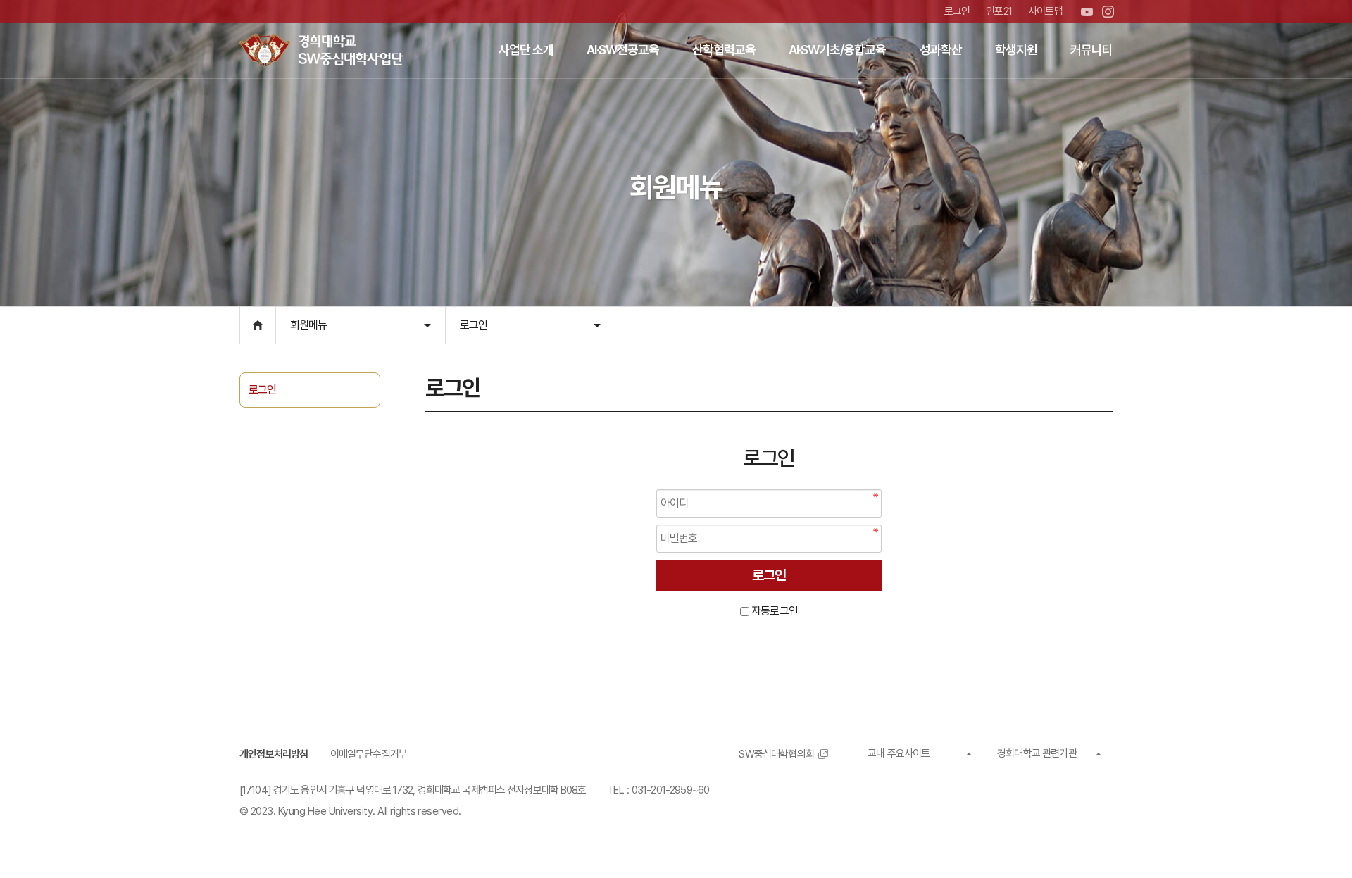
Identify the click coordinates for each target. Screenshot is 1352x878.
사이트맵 (1045, 11)
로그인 (957, 11)
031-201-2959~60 (671, 790)
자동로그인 (774, 610)
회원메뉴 (308, 325)
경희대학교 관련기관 (1037, 753)
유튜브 (1087, 11)
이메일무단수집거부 (369, 754)
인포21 (999, 11)
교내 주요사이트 (899, 753)
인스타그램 (1108, 11)
